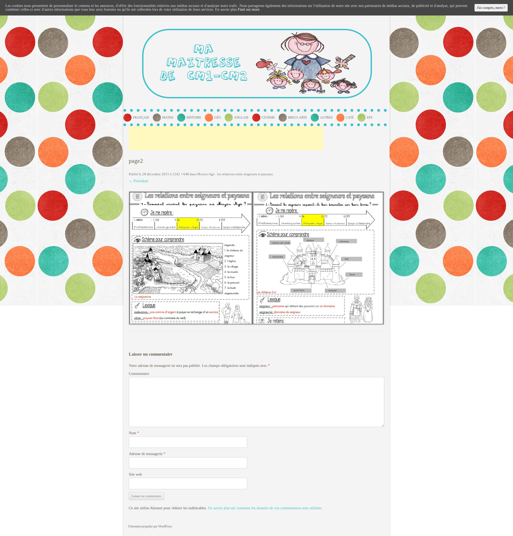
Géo (217, 117)
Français (141, 117)
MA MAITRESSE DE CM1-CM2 (204, 63)
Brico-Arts (297, 117)
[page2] (256, 258)
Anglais (241, 117)
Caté (350, 117)
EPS (369, 117)
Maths (167, 117)
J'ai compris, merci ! (491, 8)
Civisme (268, 117)
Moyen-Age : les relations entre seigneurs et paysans (235, 174)
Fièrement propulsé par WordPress (150, 526)
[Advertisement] (226, 138)
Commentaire (139, 374)
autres (326, 117)
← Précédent (138, 181)
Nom (134, 433)
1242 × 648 (180, 174)
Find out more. (249, 9)
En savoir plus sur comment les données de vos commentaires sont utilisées (264, 508)
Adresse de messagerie (147, 454)
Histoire (193, 117)
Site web (135, 474)
